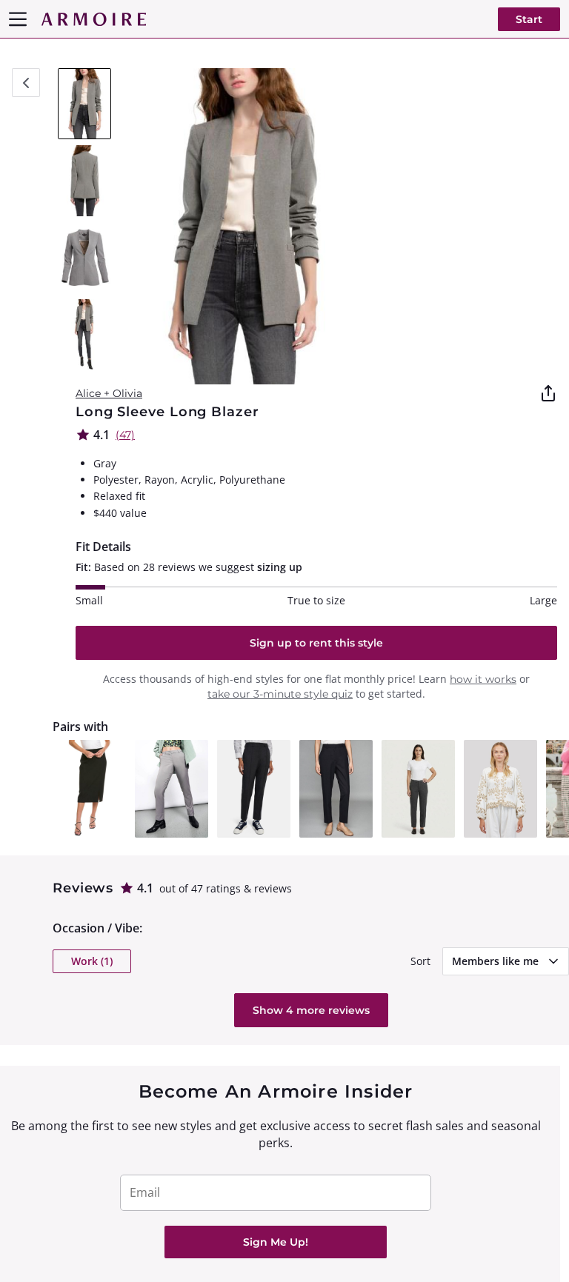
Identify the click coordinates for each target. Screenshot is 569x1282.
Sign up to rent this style (316, 643)
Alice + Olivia (109, 393)
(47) (125, 434)
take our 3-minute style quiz (280, 694)
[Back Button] (26, 82)
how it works (483, 679)
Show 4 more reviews (311, 1010)
